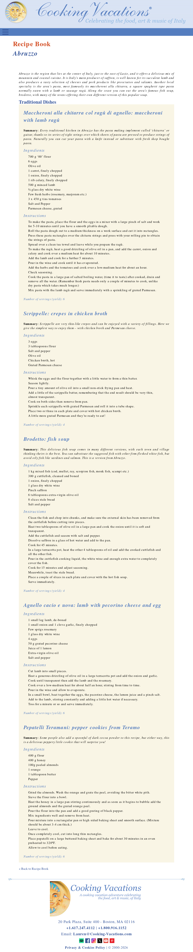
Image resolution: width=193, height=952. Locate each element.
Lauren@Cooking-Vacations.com (102, 933)
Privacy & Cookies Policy (85, 947)
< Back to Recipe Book (33, 868)
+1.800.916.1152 (112, 927)
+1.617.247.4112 (80, 927)
